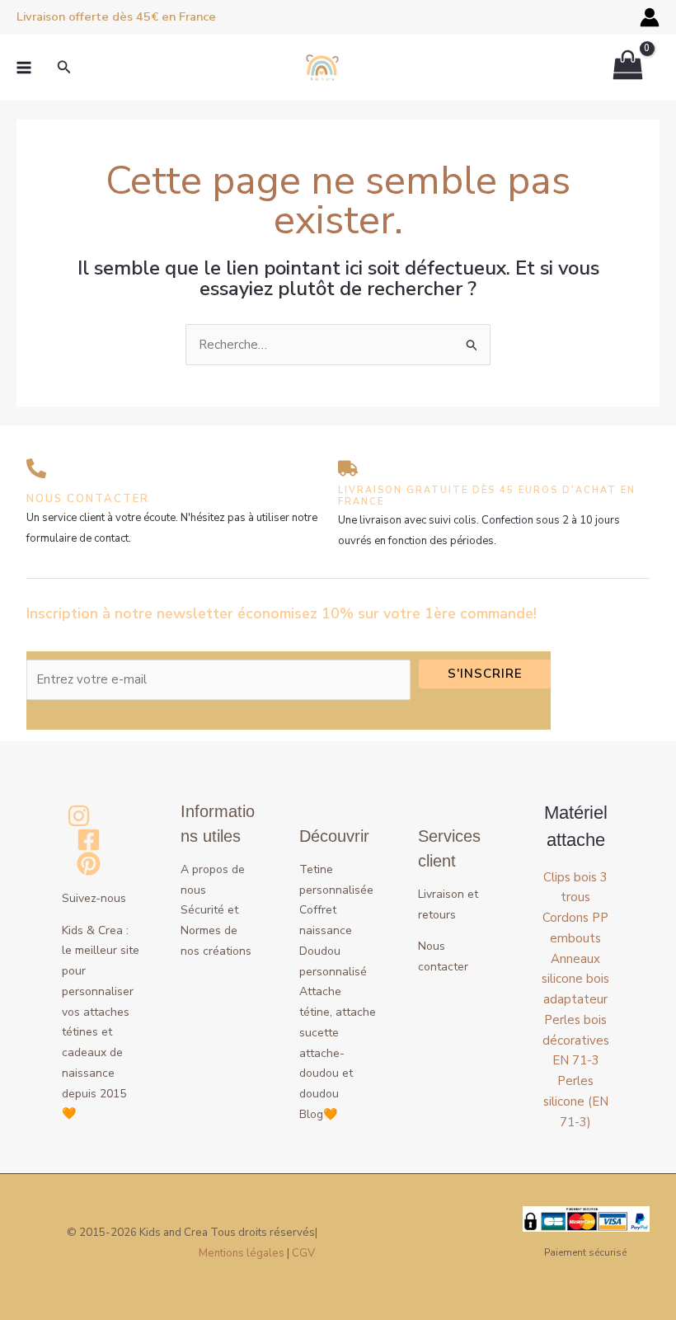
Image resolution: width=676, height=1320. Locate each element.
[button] (64, 68)
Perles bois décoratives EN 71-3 (575, 1040)
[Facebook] (89, 840)
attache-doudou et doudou (326, 1073)
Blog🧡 (318, 1114)
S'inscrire (485, 673)
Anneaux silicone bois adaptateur (575, 979)
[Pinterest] (89, 864)
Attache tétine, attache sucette (337, 1012)
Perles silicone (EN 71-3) (575, 1101)
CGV (303, 1253)
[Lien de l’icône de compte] (650, 17)
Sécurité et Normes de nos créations (216, 930)
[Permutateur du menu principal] (23, 68)
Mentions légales (241, 1253)
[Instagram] (79, 816)
